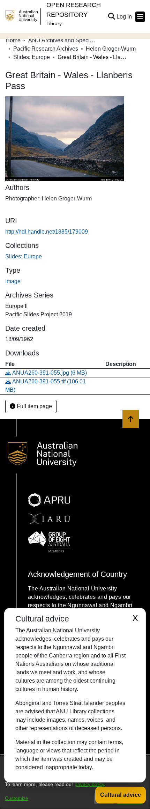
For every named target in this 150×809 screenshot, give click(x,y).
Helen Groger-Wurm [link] (111, 49)
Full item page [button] (33, 406)
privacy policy (89, 784)
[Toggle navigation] (140, 17)
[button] (111, 17)
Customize (16, 798)
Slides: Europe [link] (31, 57)
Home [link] (13, 40)
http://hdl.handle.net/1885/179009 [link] (46, 232)
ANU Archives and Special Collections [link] (63, 40)
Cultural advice (120, 795)
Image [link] (13, 281)
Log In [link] (125, 17)
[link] (23, 256)
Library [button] (54, 23)
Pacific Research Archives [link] (45, 49)
